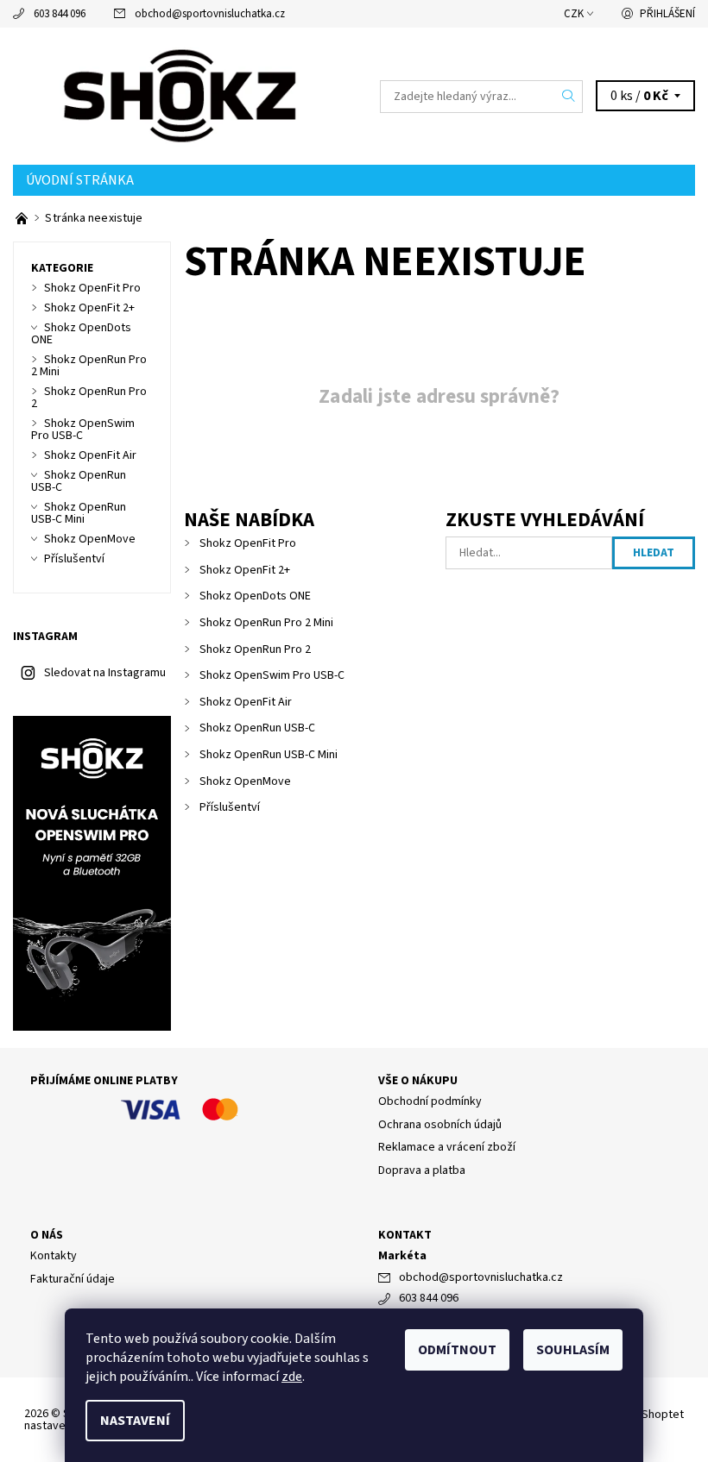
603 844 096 (59, 14)
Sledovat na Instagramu (105, 672)
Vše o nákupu (418, 1080)
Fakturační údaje (72, 1279)
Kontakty (53, 1255)
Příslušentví (229, 807)
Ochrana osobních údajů (440, 1124)
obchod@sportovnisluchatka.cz (210, 14)
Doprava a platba (421, 1170)
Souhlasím (573, 1349)
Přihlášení (667, 14)
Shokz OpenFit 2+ (244, 570)
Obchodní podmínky (430, 1101)
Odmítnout (457, 1349)
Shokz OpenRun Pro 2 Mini (266, 622)
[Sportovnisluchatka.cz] (183, 96)
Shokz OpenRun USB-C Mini (268, 754)
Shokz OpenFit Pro (247, 543)
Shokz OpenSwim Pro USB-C (272, 675)
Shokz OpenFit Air (245, 702)
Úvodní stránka (80, 180)
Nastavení (135, 1420)
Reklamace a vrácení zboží (446, 1147)
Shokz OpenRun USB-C (257, 728)
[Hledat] (569, 96)
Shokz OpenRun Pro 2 (255, 649)
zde (291, 1376)
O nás (46, 1235)
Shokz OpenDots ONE (255, 596)
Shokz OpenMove (245, 781)
